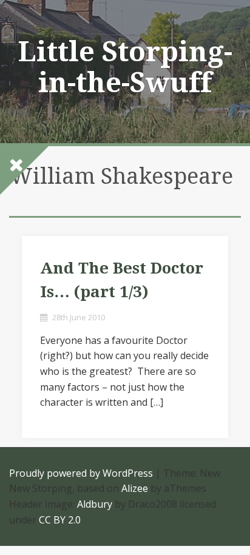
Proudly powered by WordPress (81, 473)
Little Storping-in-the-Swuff (125, 67)
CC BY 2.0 (60, 519)
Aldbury (94, 504)
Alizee (134, 488)
